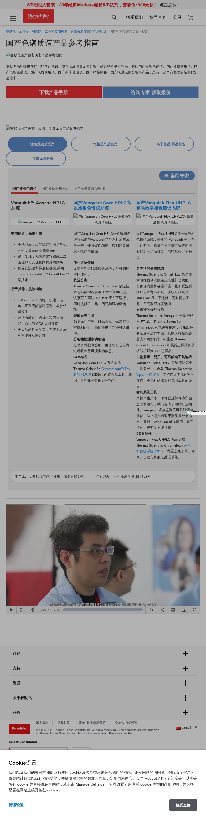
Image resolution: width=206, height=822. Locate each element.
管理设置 (16, 804)
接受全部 (183, 805)
